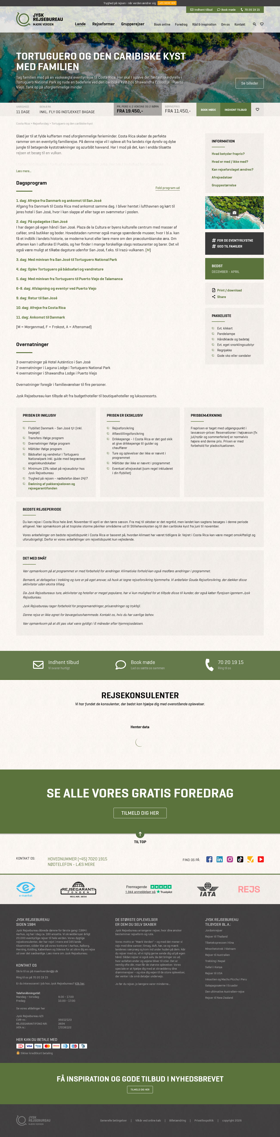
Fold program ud (168, 187)
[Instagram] (230, 859)
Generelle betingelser (113, 1120)
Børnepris (172, 106)
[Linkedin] (220, 859)
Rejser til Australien (217, 955)
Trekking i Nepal (215, 961)
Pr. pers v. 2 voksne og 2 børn (138, 106)
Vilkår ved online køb (148, 1120)
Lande (80, 24)
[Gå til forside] (39, 19)
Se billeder (249, 83)
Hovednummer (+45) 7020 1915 (77, 859)
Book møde (228, 10)
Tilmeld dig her (140, 812)
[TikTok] (240, 859)
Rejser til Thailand (216, 936)
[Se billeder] (234, 212)
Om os (225, 24)
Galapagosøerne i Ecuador (221, 985)
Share (221, 297)
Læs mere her (167, 3)
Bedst (217, 265)
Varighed (22, 107)
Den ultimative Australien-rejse (224, 991)
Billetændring (177, 1120)
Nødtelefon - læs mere (71, 864)
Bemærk (45, 107)
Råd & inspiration (204, 24)
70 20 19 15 (252, 10)
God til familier (229, 246)
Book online (162, 24)
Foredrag (181, 24)
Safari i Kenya (213, 967)
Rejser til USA (213, 973)
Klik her (79, 983)
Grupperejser (132, 24)
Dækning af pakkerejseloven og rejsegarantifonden (51, 486)
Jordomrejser (213, 930)
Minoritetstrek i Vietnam (220, 949)
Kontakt (239, 24)
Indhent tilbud (203, 10)
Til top (140, 841)
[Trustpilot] (250, 859)
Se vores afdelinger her (30, 1008)
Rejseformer (103, 24)
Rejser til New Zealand (219, 998)
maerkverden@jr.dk (46, 971)
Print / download (229, 290)
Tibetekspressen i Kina (219, 943)
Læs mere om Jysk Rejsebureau (66, 953)
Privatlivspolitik (204, 1120)
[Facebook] (209, 859)
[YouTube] (261, 859)
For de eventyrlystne (235, 240)
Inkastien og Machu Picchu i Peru (226, 979)
